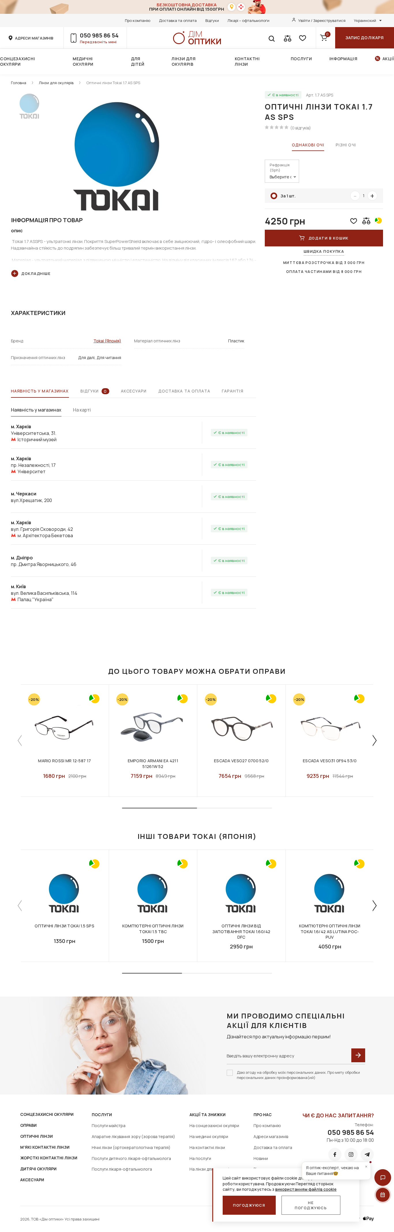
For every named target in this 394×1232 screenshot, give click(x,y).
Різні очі (346, 145)
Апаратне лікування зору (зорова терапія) (133, 1136)
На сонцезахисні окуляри (214, 1125)
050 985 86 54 (99, 35)
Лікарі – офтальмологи (248, 20)
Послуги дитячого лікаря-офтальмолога (131, 1158)
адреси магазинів (34, 38)
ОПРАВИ (28, 1125)
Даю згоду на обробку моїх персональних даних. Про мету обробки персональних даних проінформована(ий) (298, 1075)
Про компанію (137, 20)
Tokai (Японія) (107, 341)
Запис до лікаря (365, 37)
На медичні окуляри (209, 1136)
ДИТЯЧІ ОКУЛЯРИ (38, 1168)
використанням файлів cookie (306, 1189)
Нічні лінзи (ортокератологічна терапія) (131, 1147)
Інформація (343, 58)
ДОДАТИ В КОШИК (329, 238)
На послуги (200, 1158)
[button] (382, 1177)
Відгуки (212, 20)
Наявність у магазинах (40, 391)
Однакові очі (308, 145)
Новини (261, 1158)
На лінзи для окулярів (210, 1169)
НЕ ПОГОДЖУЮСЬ (311, 1205)
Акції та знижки (208, 1114)
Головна (18, 82)
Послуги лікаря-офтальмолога (122, 1169)
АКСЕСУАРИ (32, 1179)
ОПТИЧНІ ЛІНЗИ (36, 1136)
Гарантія (232, 391)
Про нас (263, 1114)
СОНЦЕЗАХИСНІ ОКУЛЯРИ (47, 1114)
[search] (271, 37)
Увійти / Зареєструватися (322, 20)
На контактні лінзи (207, 1147)
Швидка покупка (324, 251)
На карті (82, 410)
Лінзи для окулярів (184, 61)
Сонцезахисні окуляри (17, 61)
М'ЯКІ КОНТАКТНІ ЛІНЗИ (45, 1147)
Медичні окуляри (83, 61)
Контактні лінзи (247, 61)
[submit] (358, 1055)
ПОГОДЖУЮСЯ (249, 1205)
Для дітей (138, 61)
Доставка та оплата (178, 20)
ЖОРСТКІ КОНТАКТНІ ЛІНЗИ (48, 1158)
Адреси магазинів (271, 1136)
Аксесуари (134, 391)
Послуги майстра (108, 1125)
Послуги (301, 58)
